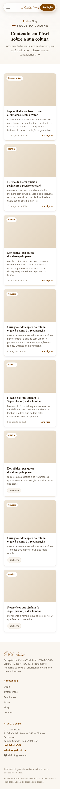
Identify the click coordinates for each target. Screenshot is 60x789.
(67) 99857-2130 (12, 744)
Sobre (7, 702)
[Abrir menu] (8, 7)
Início (26, 21)
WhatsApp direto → (15, 750)
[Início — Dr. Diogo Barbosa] (30, 7)
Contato (8, 712)
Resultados (10, 697)
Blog (6, 707)
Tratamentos (11, 691)
